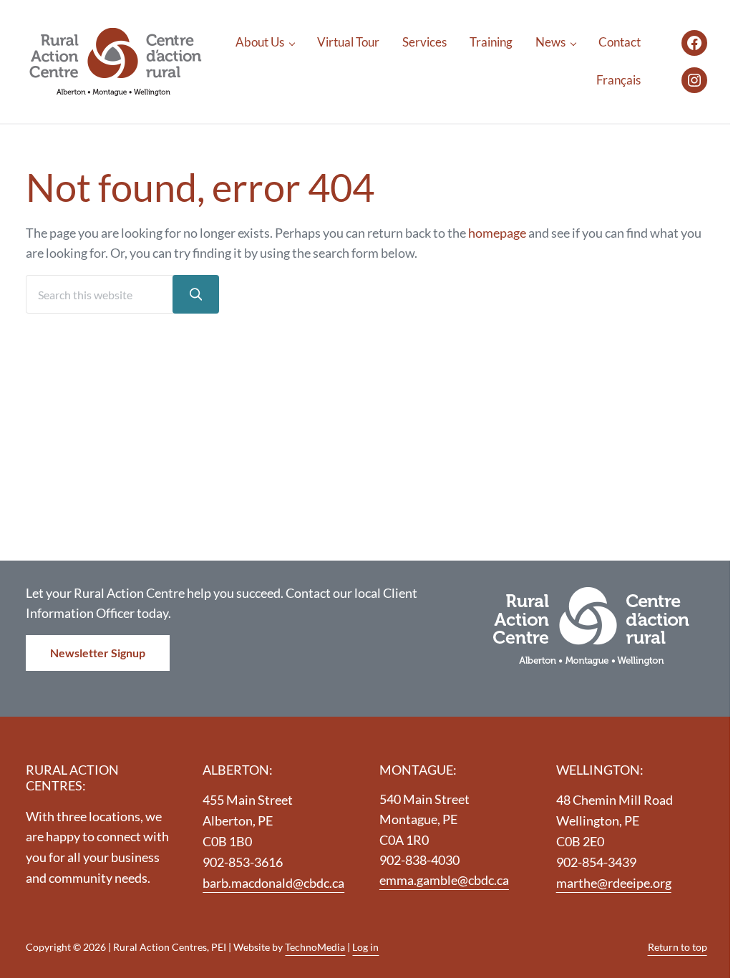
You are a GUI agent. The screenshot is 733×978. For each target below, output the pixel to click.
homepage (497, 233)
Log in (365, 947)
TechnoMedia (315, 947)
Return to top (677, 947)
